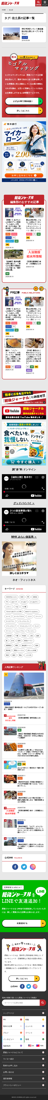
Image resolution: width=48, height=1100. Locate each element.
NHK (21, 597)
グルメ (8, 234)
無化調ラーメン (27, 645)
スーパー (38, 616)
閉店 (7, 655)
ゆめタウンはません (31, 611)
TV (7, 602)
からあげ (23, 602)
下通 (16, 636)
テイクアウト (10, 621)
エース (8, 616)
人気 (31, 636)
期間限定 (9, 645)
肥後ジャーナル (19, 650)
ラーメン (9, 631)
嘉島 (37, 636)
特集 (7, 244)
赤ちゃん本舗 (32, 650)
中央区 (24, 636)
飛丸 (20, 655)
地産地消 (18, 367)
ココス (30, 616)
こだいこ (9, 607)
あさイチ (14, 602)
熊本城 (8, 650)
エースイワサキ (19, 616)
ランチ (37, 626)
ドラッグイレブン (23, 621)
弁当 (12, 640)
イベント (14, 234)
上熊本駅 (9, 636)
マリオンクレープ (25, 626)
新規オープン (28, 640)
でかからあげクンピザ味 (14, 611)
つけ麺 (24, 607)
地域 (16, 241)
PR (14, 237)
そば (16, 607)
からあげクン (34, 602)
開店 (14, 655)
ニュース (25, 37)
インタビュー (9, 241)
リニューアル (19, 631)
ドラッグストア (11, 626)
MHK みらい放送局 (22, 536)
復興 (19, 640)
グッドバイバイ (22, 503)
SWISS (35, 597)
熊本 (36, 645)
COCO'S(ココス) (11, 597)
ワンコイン (31, 631)
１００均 (28, 655)
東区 (16, 645)
